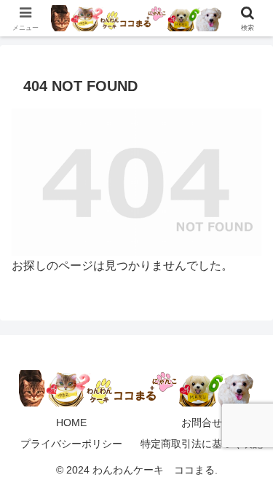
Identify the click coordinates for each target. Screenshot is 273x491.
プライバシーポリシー (71, 443)
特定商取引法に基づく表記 (202, 443)
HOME (71, 422)
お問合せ (201, 422)
